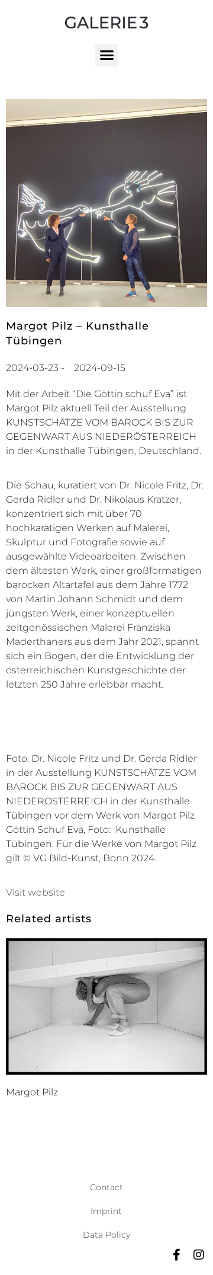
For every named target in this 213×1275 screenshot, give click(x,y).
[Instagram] (199, 1255)
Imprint (106, 1211)
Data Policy (106, 1234)
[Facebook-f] (176, 1255)
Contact (106, 1187)
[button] (106, 55)
